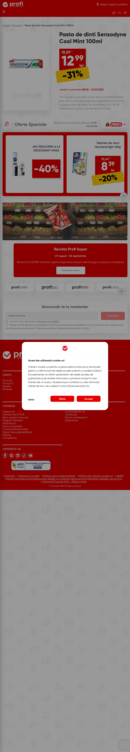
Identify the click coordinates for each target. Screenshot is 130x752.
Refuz (62, 398)
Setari (31, 399)
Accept (88, 398)
